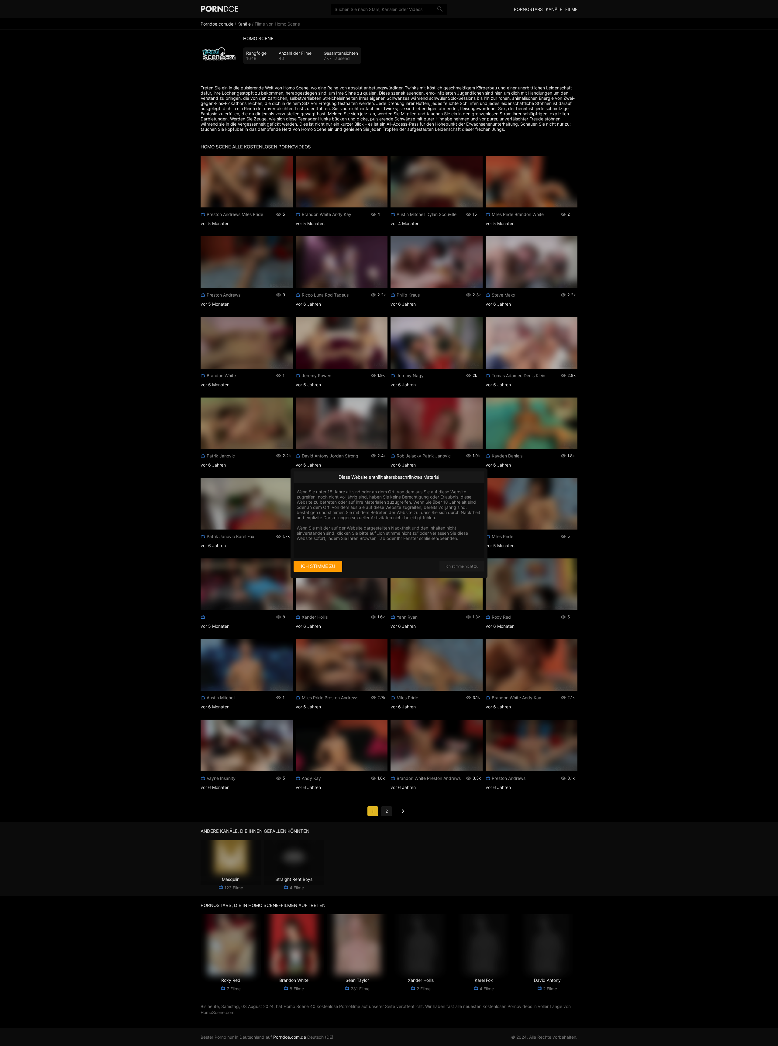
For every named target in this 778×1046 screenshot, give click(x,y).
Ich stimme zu (318, 566)
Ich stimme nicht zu (462, 566)
